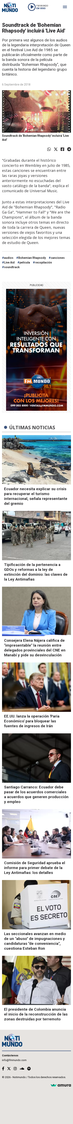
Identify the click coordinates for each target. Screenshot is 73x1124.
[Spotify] (29, 1069)
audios (8, 257)
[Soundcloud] (22, 1069)
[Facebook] (62, 149)
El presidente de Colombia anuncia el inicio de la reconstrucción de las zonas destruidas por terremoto (36, 1014)
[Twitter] (56, 149)
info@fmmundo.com (14, 1060)
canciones (58, 257)
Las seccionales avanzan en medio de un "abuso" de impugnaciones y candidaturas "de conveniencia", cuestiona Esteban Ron (35, 941)
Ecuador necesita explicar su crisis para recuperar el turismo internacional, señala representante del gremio (35, 496)
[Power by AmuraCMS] (61, 1085)
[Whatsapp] (49, 149)
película (24, 262)
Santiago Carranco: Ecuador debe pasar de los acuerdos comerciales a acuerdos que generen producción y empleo (36, 794)
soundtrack (12, 267)
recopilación (43, 262)
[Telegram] (69, 149)
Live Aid (9, 262)
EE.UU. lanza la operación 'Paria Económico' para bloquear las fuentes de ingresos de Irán (31, 721)
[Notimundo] (10, 7)
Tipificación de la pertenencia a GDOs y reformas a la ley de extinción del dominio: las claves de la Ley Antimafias (36, 572)
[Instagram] (15, 1069)
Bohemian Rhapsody (32, 257)
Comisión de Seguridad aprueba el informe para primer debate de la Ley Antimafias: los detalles (34, 868)
